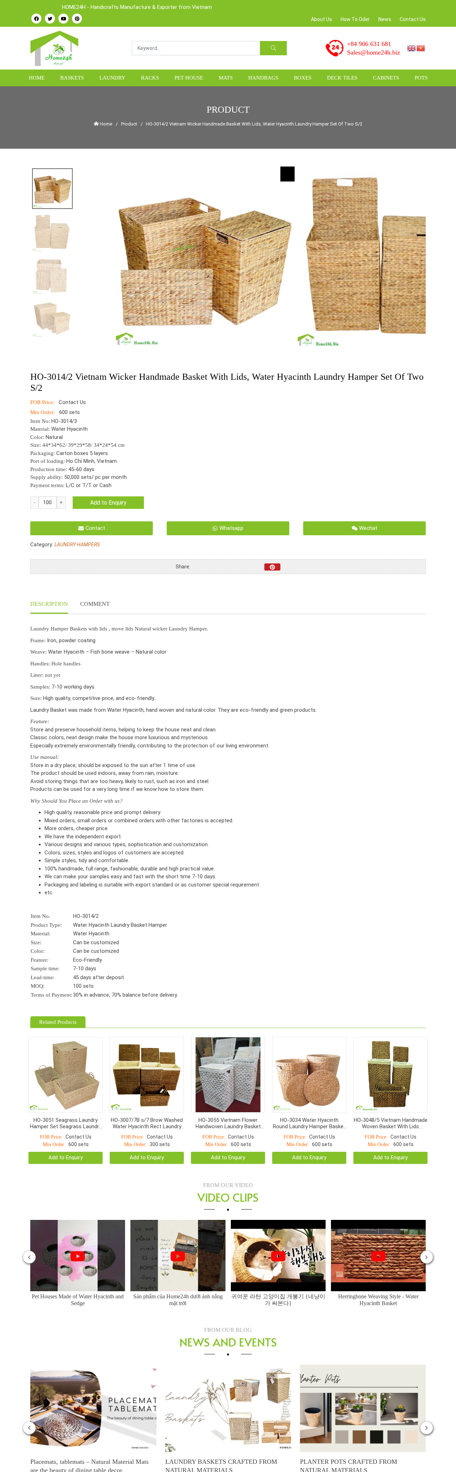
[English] (411, 48)
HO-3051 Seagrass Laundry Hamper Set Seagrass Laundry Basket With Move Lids (66, 1105)
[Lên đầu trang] (440, 1454)
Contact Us (413, 19)
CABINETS (386, 78)
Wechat (368, 528)
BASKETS (72, 78)
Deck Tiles (342, 78)
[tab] (49, 605)
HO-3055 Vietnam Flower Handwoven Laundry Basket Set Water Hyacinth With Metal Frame (228, 1105)
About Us (321, 19)
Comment (95, 604)
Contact (95, 528)
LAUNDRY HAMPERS (77, 544)
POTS (421, 78)
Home (37, 78)
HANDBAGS (263, 78)
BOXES (302, 78)
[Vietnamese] (421, 48)
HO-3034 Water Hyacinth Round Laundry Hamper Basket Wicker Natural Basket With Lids (309, 1105)
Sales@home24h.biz (373, 52)
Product (129, 124)
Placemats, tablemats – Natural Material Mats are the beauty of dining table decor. (89, 1448)
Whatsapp (231, 528)
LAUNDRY (112, 78)
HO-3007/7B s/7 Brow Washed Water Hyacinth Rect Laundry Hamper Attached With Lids (147, 1105)
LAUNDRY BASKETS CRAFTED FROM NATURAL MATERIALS (221, 1448)
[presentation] (29, 1239)
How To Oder (355, 19)
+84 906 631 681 (369, 43)
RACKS (150, 78)
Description (49, 604)
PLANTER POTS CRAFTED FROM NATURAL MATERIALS (348, 1448)
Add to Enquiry (108, 502)
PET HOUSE (189, 78)
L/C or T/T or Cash (89, 485)
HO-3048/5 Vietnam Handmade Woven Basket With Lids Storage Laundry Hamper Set (391, 1105)
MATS (226, 78)
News (384, 19)
